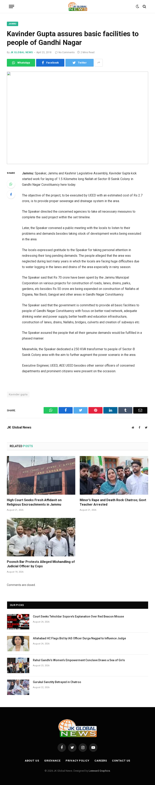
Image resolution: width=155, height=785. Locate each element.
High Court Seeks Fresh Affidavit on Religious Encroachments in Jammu (34, 502)
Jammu (12, 24)
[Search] (144, 6)
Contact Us (121, 760)
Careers (100, 760)
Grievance (52, 760)
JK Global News (21, 52)
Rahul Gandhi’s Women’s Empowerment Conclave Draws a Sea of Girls (79, 660)
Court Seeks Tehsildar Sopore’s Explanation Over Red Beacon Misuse (78, 616)
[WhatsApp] (11, 184)
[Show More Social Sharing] (99, 63)
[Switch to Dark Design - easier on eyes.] (137, 6)
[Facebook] (11, 194)
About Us (32, 760)
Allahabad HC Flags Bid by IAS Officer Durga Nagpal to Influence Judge (79, 638)
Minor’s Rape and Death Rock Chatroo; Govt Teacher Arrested (113, 502)
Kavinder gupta (18, 394)
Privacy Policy (77, 760)
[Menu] (11, 6)
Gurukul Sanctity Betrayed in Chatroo (57, 682)
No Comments (67, 52)
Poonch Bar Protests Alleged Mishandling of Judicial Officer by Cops (41, 564)
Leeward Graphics (99, 770)
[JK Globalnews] (77, 6)
